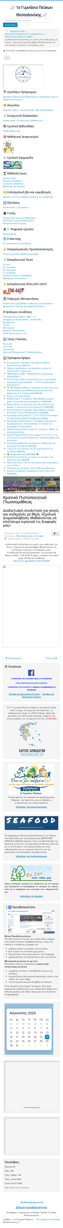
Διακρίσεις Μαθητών (13, 183)
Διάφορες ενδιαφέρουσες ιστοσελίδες (22, 319)
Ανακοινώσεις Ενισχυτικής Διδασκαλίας (23, 120)
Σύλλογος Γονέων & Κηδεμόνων (18, 220)
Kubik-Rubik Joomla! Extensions (17, 1187)
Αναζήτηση (10, 24)
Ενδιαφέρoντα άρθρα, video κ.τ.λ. (20, 316)
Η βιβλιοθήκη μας (11, 131)
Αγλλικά (7, 343)
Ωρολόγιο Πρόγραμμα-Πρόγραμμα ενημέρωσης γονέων (30, 96)
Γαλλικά (7, 346)
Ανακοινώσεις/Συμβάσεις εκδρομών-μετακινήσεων (28, 303)
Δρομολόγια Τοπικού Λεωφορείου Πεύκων (23, 306)
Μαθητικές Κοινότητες (14, 186)
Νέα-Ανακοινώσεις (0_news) (29, 535)
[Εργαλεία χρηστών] (56, 533)
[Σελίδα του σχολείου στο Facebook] (31, 672)
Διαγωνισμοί (9, 178)
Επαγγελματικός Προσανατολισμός (21, 254)
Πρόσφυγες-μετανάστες (15, 278)
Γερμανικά (8, 349)
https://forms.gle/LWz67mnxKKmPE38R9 (31, 560)
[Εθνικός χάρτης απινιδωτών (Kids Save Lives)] (31, 738)
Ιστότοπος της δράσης (31, 896)
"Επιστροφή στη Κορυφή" (48, 1219)
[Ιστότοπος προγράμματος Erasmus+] (31, 778)
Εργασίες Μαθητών (12, 180)
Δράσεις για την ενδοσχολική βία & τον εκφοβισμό (28, 196)
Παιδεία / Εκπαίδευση (14, 330)
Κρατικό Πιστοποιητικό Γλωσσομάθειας (22, 352)
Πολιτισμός (8, 327)
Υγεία (6, 325)
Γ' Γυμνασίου (9, 272)
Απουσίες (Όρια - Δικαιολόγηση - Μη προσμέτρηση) (28, 110)
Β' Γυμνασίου (9, 270)
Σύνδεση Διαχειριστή (32, 1202)
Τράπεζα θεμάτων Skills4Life (17, 275)
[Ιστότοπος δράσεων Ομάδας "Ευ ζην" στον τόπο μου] (31, 873)
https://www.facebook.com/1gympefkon (31, 683)
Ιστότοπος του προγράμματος (31, 806)
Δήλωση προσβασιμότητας (31, 1207)
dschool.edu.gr (9, 233)
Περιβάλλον (9, 322)
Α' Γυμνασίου (9, 267)
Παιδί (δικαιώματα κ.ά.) (15, 333)
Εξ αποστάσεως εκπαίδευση (17, 243)
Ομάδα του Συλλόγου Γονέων (38, 695)
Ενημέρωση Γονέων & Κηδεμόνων (19, 217)
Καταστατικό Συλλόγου (14, 223)
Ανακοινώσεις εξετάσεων (15, 207)
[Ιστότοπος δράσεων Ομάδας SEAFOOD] (31, 822)
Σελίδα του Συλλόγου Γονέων (24, 694)
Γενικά (6, 264)
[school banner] (31, 484)
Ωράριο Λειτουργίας (13, 99)
